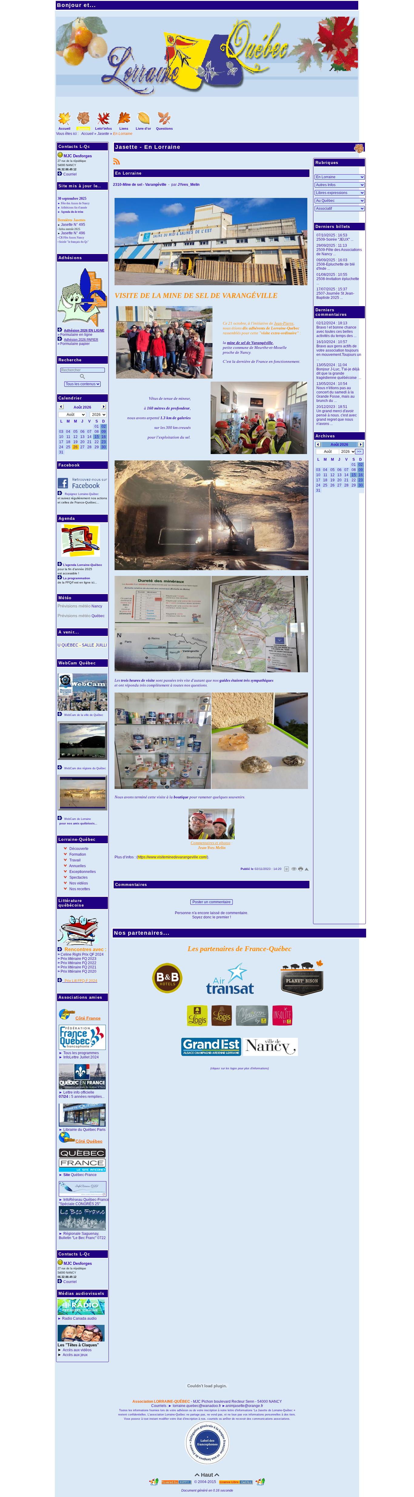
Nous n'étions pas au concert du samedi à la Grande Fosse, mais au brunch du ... (335, 394)
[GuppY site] (154, 1482)
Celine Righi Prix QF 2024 (82, 954)
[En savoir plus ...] (236, 1482)
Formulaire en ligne (76, 334)
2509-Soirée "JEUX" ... (334, 239)
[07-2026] (318, 444)
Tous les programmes (81, 1053)
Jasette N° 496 (73, 233)
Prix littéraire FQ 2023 (78, 959)
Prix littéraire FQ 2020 (78, 971)
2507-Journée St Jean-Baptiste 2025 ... (335, 295)
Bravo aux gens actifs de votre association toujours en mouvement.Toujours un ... (338, 352)
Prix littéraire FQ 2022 (78, 963)
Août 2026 (339, 445)
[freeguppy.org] (176, 1482)
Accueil (87, 134)
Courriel (70, 174)
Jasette (103, 134)
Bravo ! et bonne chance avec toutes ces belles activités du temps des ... (336, 331)
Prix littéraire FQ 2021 (78, 967)
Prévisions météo (74, 605)
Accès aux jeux (75, 1355)
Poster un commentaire (211, 902)
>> (359, 451)
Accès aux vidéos (77, 1350)
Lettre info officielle (78, 1092)
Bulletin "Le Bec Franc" (77, 1238)
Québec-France (79, 1175)
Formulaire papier (75, 344)
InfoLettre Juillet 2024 (81, 1057)
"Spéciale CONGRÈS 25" (79, 1204)
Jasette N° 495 (73, 224)
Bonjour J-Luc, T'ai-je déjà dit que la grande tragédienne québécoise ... (338, 373)
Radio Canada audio (79, 1318)
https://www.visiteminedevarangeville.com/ (172, 857)
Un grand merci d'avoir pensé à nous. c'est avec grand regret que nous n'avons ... (336, 417)
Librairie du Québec (79, 1130)
